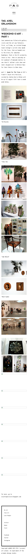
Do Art (6, 510)
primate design (6, 553)
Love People (7, 515)
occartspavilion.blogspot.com (11, 496)
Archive (6, 522)
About (5, 525)
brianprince (4, 29)
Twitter (6, 537)
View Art (6, 512)
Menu (14, 12)
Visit (5, 528)
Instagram (7, 540)
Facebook (6, 535)
